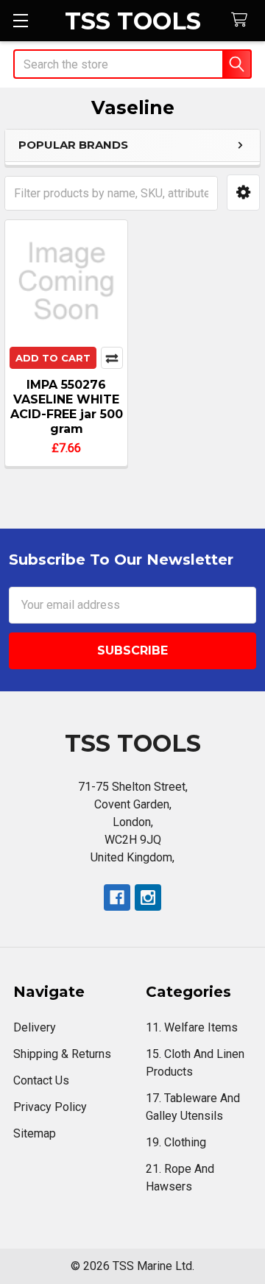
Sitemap (34, 1133)
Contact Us (41, 1080)
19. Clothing (176, 1142)
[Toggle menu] (20, 20)
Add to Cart (53, 358)
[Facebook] (117, 897)
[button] (243, 192)
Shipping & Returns (62, 1054)
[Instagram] (148, 897)
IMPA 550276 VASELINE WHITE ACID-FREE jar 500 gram (66, 407)
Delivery (34, 1027)
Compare (112, 358)
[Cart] (242, 20)
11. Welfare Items (192, 1027)
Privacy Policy (50, 1107)
